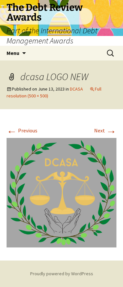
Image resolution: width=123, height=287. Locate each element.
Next (105, 130)
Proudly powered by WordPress (61, 274)
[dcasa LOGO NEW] (61, 192)
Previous (22, 130)
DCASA (76, 89)
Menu (13, 53)
